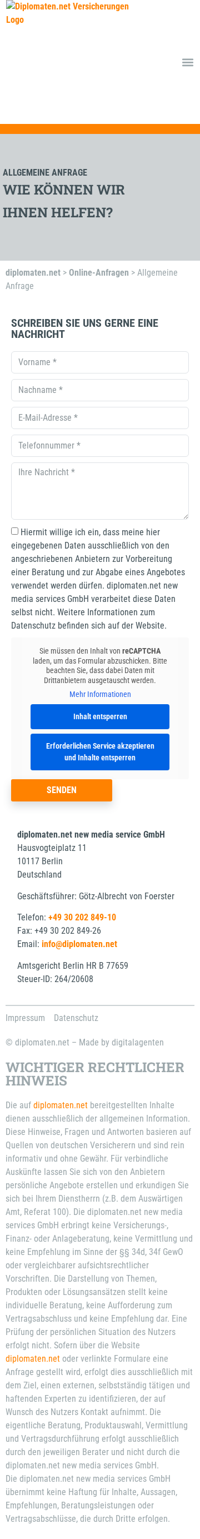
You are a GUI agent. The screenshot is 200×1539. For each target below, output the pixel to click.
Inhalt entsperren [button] (100, 716)
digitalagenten (138, 1042)
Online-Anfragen (99, 272)
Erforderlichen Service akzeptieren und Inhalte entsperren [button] (100, 751)
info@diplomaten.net (79, 944)
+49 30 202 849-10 (82, 917)
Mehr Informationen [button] (100, 694)
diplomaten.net (33, 272)
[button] (187, 62)
